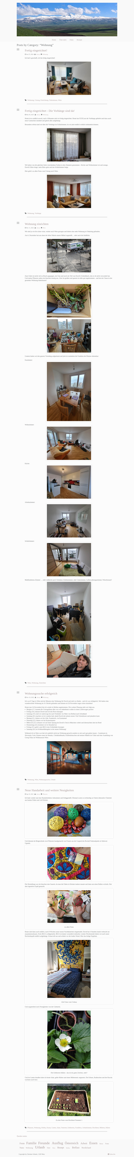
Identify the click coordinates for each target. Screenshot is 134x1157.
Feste (22, 1143)
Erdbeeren (71, 1128)
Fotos (71, 40)
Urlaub (53, 780)
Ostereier (64, 1128)
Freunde (44, 1143)
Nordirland (86, 1148)
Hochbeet (95, 1128)
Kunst (49, 1128)
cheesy (38, 54)
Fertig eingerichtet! (36, 50)
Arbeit (84, 1143)
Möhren (102, 1128)
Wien (60, 100)
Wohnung (45, 54)
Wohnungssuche (44, 780)
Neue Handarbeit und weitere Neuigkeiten (49, 790)
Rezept (60, 1147)
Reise (101, 1144)
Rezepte (79, 40)
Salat (58, 1128)
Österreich (71, 1143)
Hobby (43, 1128)
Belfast (75, 1147)
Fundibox (78, 1128)
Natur (22, 1148)
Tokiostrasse (53, 100)
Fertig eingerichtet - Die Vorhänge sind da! (50, 110)
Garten (54, 1128)
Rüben (108, 1128)
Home (54, 40)
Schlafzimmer (86, 1128)
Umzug (37, 100)
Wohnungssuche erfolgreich (41, 693)
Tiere (48, 1148)
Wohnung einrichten (36, 224)
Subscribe (112, 1154)
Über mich (62, 40)
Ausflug (57, 1143)
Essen (93, 1143)
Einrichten (42, 683)
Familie (31, 1143)
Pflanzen (45, 794)
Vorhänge (38, 213)
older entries (23, 1136)
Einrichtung (44, 100)
